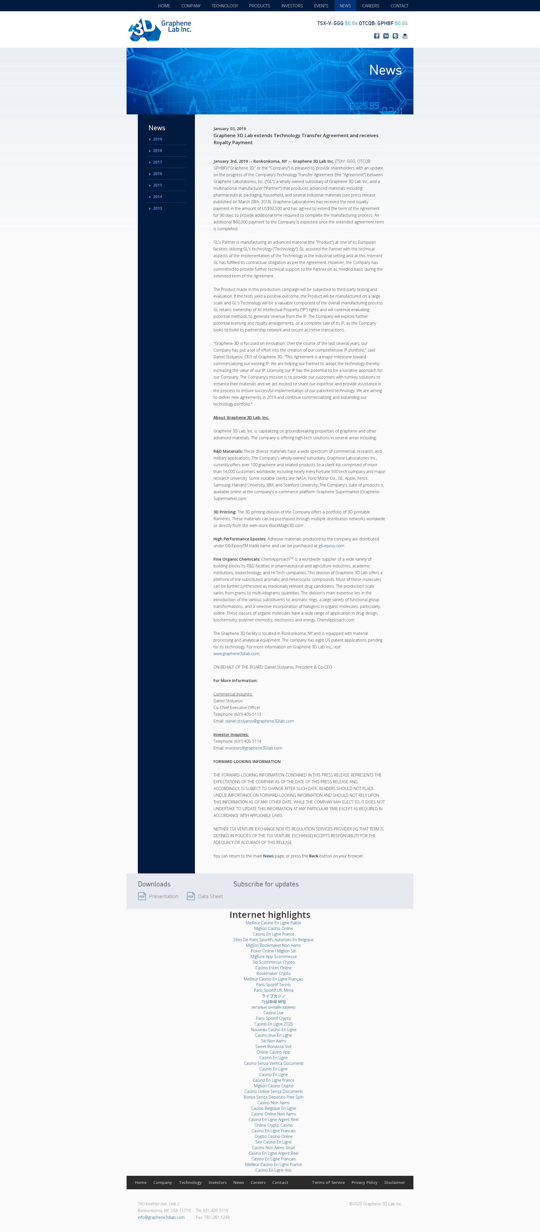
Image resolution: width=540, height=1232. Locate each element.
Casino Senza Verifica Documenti (273, 1063)
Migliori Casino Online (273, 928)
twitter (395, 36)
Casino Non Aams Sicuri (273, 1147)
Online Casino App (273, 1052)
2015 (157, 185)
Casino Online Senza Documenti (273, 1091)
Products (259, 5)
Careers (370, 5)
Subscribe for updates (266, 884)
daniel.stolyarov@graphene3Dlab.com (259, 721)
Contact (399, 5)
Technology (225, 5)
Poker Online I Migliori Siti (273, 951)
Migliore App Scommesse (274, 956)
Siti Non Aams (273, 1040)
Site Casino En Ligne (273, 1142)
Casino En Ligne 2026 (273, 1024)
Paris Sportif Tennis (273, 984)
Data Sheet (210, 896)
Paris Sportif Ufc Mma (273, 990)
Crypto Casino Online (274, 1136)
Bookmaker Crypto (273, 973)
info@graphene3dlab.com (161, 1217)
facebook (376, 36)
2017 (157, 162)
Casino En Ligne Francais (273, 1130)
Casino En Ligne (273, 1057)
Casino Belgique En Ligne (273, 1108)
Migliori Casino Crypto (273, 1085)
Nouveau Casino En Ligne (273, 1029)
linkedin (386, 36)
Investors (292, 5)
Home (164, 5)
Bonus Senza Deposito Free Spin (273, 1097)
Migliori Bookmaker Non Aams (273, 945)
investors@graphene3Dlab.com (253, 748)
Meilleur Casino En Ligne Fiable (273, 922)
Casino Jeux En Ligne (273, 1035)
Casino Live (274, 1012)
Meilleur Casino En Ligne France (273, 1164)
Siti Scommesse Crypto (274, 962)
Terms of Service (328, 1182)
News (345, 5)
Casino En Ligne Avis (273, 1170)
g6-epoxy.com (331, 545)
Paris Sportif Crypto (273, 1018)
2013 (157, 208)
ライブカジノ (273, 995)
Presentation (163, 896)
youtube (405, 36)
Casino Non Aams (273, 1102)
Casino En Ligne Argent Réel (273, 1119)
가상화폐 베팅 (273, 1001)
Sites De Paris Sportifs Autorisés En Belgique (273, 939)
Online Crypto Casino (274, 1125)
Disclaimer (394, 1182)
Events (321, 5)
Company (191, 5)
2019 (157, 139)
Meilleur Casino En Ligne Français (273, 979)
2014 (157, 196)
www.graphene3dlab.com (236, 653)
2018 (157, 150)
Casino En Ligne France (273, 934)
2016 (157, 173)
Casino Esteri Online (273, 967)
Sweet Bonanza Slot (273, 1046)
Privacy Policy (365, 1182)
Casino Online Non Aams (273, 1113)
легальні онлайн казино (273, 1007)
